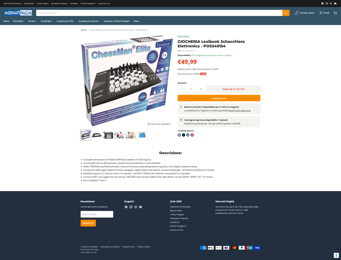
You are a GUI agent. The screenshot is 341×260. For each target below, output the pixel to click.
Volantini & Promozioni (12, 4)
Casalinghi (46, 21)
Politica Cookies (144, 247)
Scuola (32, 21)
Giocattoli (18, 21)
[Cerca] (286, 13)
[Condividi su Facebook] (179, 135)
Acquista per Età (65, 21)
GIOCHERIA (183, 36)
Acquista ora (219, 98)
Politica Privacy (129, 247)
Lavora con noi (104, 4)
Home (6, 21)
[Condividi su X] (183, 135)
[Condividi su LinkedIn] (187, 135)
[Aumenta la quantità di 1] (201, 89)
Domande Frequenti (59, 4)
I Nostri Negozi (42, 4)
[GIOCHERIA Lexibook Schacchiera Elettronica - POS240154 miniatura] (85, 135)
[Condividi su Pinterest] (192, 135)
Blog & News (29, 4)
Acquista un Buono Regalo (116, 21)
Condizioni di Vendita (89, 247)
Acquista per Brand (88, 21)
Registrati (88, 223)
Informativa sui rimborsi (110, 247)
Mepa (136, 21)
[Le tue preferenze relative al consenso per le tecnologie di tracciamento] (336, 255)
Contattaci (74, 4)
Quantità (182, 83)
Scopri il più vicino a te (239, 110)
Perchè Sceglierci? (88, 4)
